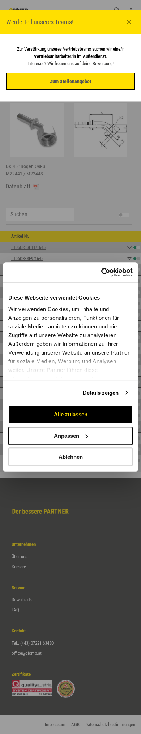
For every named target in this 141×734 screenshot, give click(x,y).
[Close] (129, 22)
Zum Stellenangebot (70, 81)
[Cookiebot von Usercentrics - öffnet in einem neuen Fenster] (101, 272)
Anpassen (66, 436)
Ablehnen (71, 457)
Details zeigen (101, 393)
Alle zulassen (70, 414)
